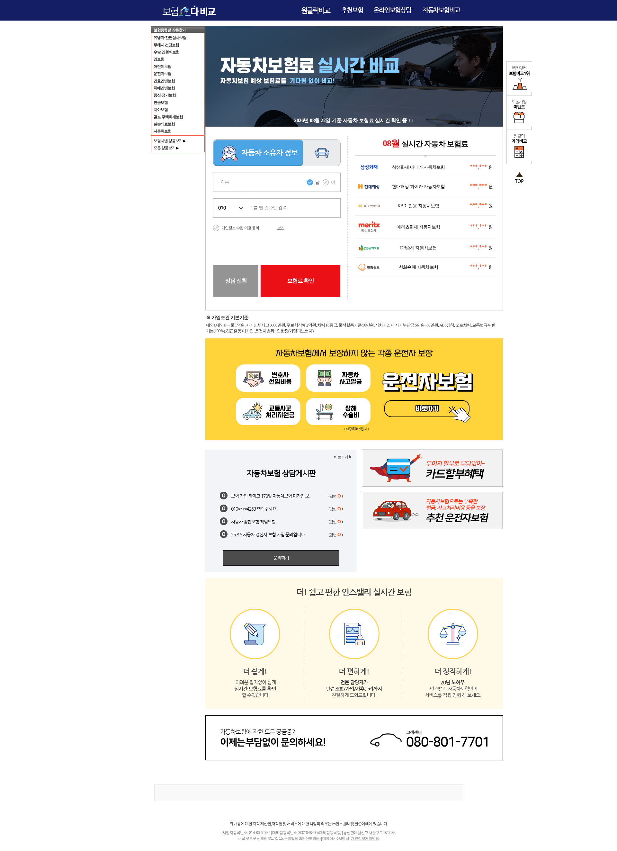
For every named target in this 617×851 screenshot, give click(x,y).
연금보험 (161, 102)
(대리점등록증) (329, 832)
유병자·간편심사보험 (170, 37)
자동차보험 (162, 131)
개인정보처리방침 (365, 838)
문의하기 (281, 557)
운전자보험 (162, 73)
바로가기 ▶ (343, 457)
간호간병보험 (164, 81)
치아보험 (161, 109)
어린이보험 (162, 66)
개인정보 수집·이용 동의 (240, 228)
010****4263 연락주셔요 (253, 508)
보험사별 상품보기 (169, 141)
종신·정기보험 (165, 95)
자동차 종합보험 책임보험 (253, 521)
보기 (280, 228)
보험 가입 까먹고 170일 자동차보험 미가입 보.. (271, 495)
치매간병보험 (164, 88)
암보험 (159, 59)
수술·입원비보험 (166, 52)
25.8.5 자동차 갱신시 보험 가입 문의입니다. (268, 534)
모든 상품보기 (166, 148)
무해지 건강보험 (166, 45)
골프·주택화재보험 (168, 117)
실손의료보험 (164, 124)
